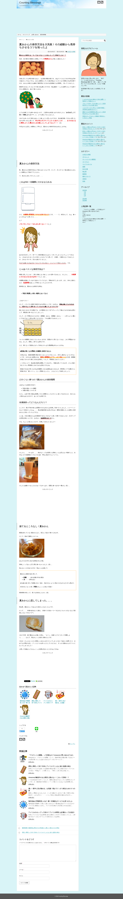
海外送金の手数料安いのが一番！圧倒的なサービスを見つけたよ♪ (50, 801)
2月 (85, 194)
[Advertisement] (61, 21)
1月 (85, 195)
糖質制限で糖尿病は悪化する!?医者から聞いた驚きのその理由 (40, 828)
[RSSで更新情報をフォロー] (102, 2)
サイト (21, 876)
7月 (85, 192)
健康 (84, 166)
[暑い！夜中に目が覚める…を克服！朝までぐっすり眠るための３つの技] (23, 792)
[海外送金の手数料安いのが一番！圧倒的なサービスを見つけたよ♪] (23, 804)
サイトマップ (26, 34)
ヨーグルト (86, 162)
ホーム (19, 34)
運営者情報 (43, 34)
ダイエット (86, 157)
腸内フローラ (87, 176)
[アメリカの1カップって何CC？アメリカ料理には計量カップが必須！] (23, 816)
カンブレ (72, 743)
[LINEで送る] (39, 681)
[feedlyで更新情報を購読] (98, 2)
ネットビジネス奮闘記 (89, 159)
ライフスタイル (87, 164)
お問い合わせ (34, 34)
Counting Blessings (30, 2)
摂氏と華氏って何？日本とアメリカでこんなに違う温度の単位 (49, 766)
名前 (21, 863)
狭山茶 (85, 171)
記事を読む (31, 762)
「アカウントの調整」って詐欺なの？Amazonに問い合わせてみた (50, 755)
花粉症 (85, 179)
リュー (99, 133)
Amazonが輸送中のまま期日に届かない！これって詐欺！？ (48, 777)
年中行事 (85, 169)
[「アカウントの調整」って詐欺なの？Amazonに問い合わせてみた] (23, 758)
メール (21, 869)
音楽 (84, 181)
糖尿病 (85, 174)
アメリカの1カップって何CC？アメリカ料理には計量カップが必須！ (51, 812)
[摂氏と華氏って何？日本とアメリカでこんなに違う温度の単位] (23, 770)
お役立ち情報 (71, 51)
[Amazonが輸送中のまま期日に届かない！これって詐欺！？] (23, 781)
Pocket (33, 681)
